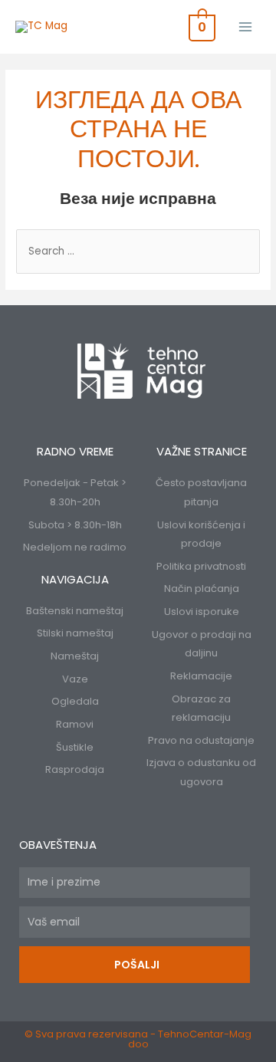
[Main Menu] (246, 26)
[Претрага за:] (138, 251)
